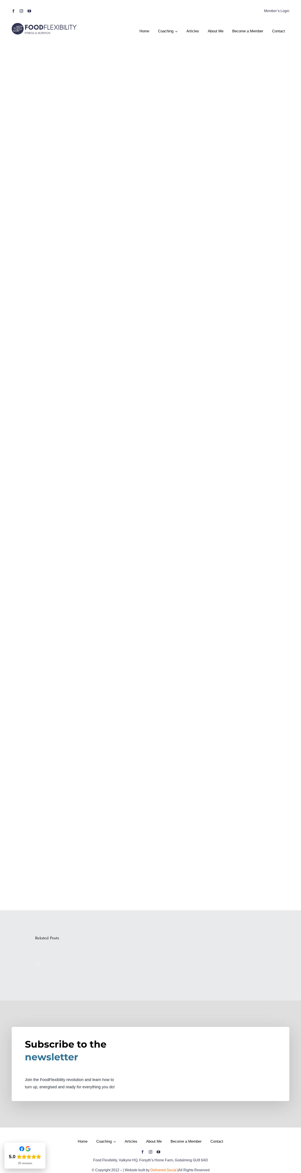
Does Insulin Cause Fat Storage (241, 953)
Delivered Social (163, 1170)
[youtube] (29, 11)
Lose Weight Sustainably (120, 956)
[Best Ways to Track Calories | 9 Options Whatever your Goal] (60, 964)
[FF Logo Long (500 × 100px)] (45, 24)
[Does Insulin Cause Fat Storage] (241, 964)
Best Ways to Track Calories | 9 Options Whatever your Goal (60, 947)
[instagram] (21, 11)
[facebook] (13, 11)
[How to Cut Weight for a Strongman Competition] (181, 964)
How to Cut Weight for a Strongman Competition (180, 950)
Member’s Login (276, 11)
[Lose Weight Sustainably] (120, 964)
